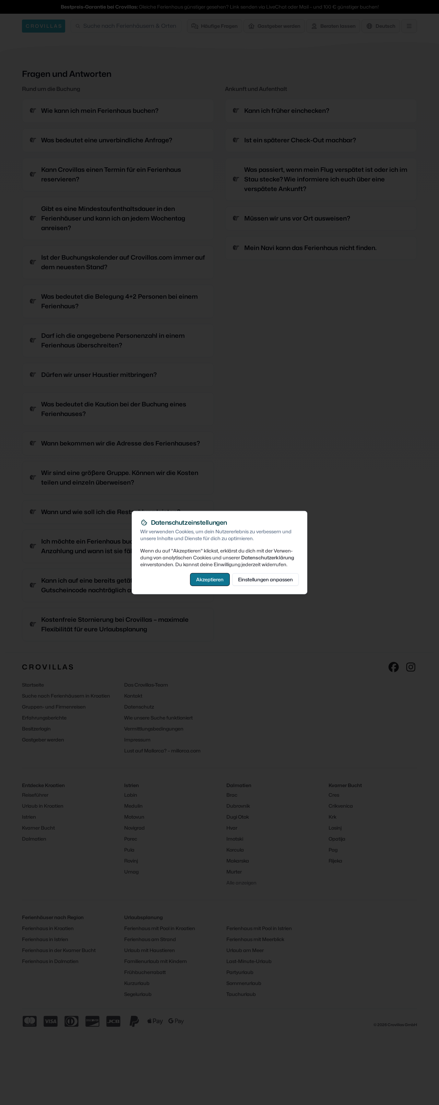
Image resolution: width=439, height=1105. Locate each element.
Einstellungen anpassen (265, 579)
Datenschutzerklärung (267, 557)
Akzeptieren (210, 579)
